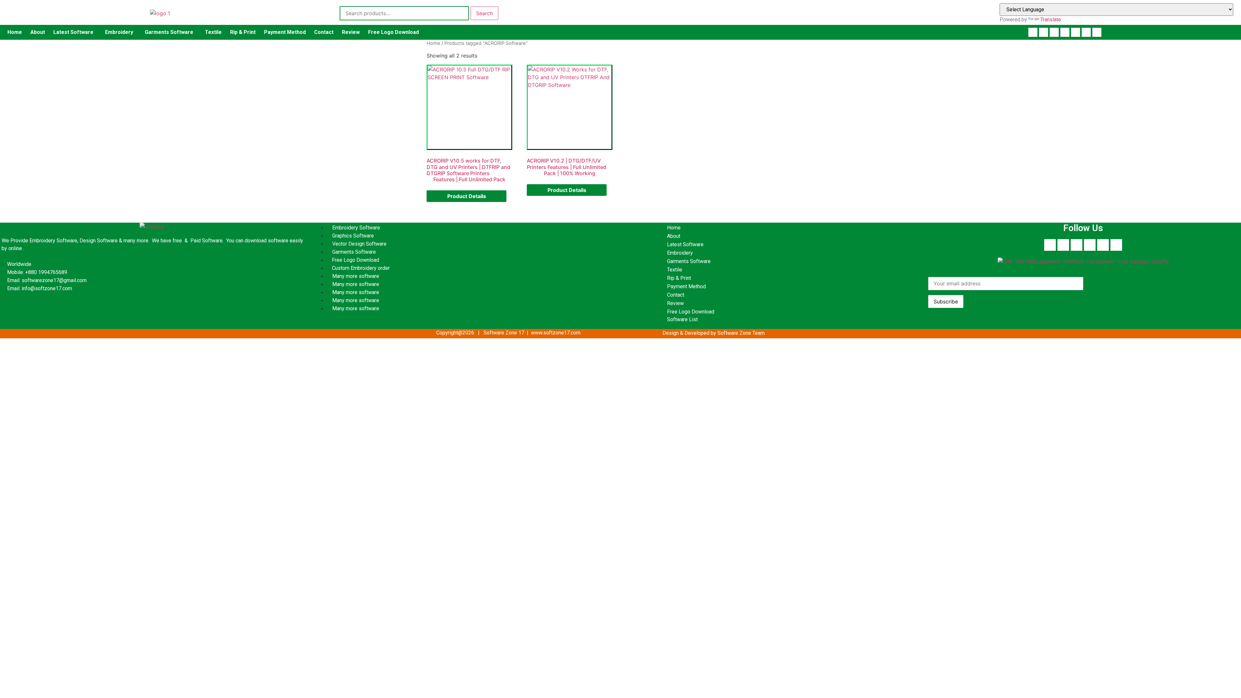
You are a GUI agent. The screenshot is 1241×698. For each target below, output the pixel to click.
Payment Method (285, 32)
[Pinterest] (1064, 32)
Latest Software (73, 32)
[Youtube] (1043, 32)
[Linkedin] (1054, 32)
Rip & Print (243, 32)
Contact (324, 32)
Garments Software (169, 32)
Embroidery (119, 32)
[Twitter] (1086, 32)
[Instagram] (1075, 32)
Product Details (466, 196)
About (37, 32)
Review (351, 32)
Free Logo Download (393, 32)
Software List (682, 319)
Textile (213, 32)
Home (14, 32)
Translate (1050, 19)
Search (484, 13)
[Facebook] (1032, 32)
